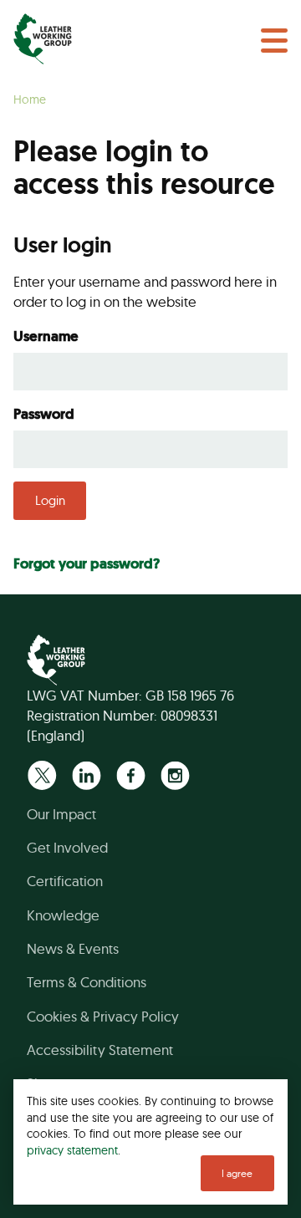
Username (46, 336)
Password (43, 414)
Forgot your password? (86, 563)
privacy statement (72, 1150)
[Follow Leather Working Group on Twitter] (42, 775)
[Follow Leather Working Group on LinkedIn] (86, 775)
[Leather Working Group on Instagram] (175, 775)
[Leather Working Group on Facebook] (130, 775)
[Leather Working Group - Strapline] (42, 38)
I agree (237, 1173)
